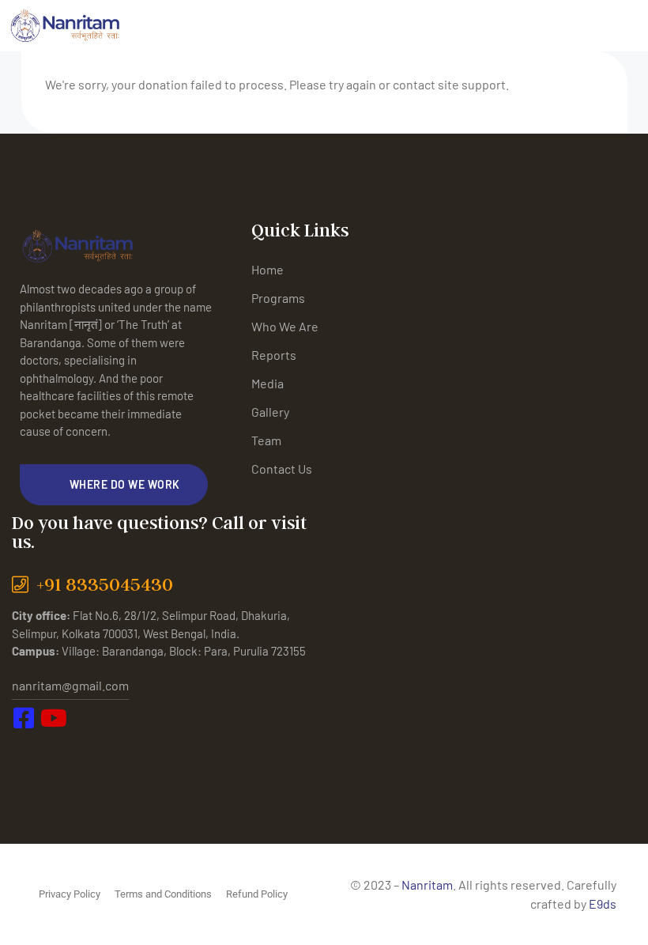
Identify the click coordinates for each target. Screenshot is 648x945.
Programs (278, 297)
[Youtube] (63, 751)
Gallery (270, 411)
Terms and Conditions (163, 894)
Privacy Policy (69, 894)
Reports (273, 354)
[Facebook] (28, 751)
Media (267, 383)
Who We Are (284, 326)
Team (266, 440)
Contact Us (281, 468)
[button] (114, 484)
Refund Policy (257, 894)
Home (267, 269)
